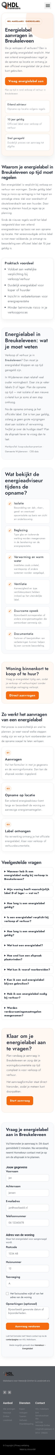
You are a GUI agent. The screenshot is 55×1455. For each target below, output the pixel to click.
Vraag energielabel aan (26, 81)
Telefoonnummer (16, 1216)
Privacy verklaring (22, 1445)
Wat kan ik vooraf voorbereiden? (28, 969)
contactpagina (12, 1339)
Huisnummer (13, 1262)
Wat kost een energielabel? (25, 945)
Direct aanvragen (22, 695)
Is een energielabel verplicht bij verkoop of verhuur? (26, 919)
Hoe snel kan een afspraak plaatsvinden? (23, 957)
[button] (47, 5)
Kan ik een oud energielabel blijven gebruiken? (24, 981)
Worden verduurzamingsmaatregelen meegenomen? (22, 1011)
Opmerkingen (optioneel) (21, 1304)
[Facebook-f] (4, 1392)
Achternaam (13, 1186)
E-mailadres (13, 1201)
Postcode (11, 1247)
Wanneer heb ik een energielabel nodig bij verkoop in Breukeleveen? (26, 875)
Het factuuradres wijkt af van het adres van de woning (26, 1295)
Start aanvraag (20, 1101)
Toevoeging (13, 1277)
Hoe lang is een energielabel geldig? (24, 905)
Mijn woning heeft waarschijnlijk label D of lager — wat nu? (26, 891)
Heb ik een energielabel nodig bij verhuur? (25, 995)
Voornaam (12, 1171)
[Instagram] (9, 1392)
